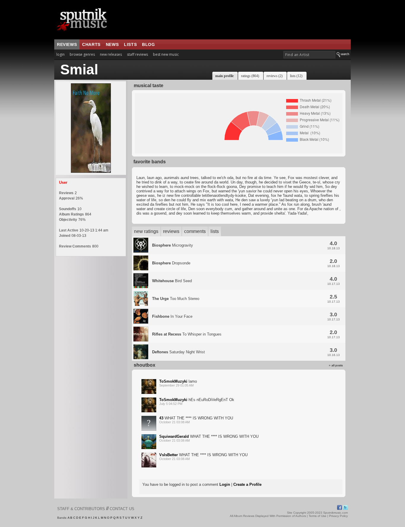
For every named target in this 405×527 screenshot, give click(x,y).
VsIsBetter (168, 455)
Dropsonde (171, 263)
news (112, 44)
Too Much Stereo (175, 298)
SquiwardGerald (174, 436)
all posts (337, 365)
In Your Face (172, 316)
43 (161, 418)
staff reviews (137, 54)
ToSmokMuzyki (173, 381)
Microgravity (172, 245)
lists (130, 44)
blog (148, 44)
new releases (111, 54)
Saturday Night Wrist (178, 352)
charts (91, 44)
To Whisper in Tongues (186, 334)
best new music (166, 54)
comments (195, 231)
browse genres (82, 54)
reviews (67, 44)
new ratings (146, 231)
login (60, 54)
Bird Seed (172, 281)
